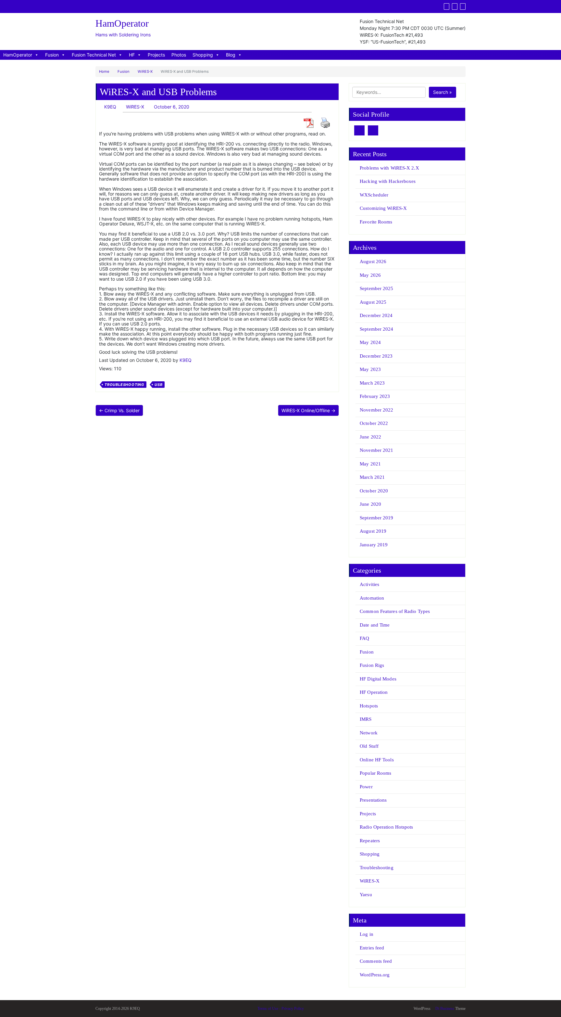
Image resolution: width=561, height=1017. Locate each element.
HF (132, 54)
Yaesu (366, 894)
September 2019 (376, 517)
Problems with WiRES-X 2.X (389, 168)
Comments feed (376, 961)
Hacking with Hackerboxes (388, 181)
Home (104, 71)
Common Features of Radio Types (395, 611)
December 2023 (376, 356)
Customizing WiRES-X (383, 208)
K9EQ (186, 360)
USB (158, 384)
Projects (156, 54)
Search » (442, 92)
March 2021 (372, 477)
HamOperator (17, 54)
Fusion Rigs (372, 665)
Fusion (52, 54)
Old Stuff (369, 746)
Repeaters (370, 840)
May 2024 (370, 342)
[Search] (463, 6)
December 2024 (376, 315)
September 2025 (376, 288)
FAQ (364, 638)
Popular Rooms (375, 773)
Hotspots (369, 705)
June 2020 (370, 504)
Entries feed (372, 947)
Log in (366, 934)
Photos (178, 54)
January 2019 (374, 544)
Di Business (444, 1008)
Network (369, 732)
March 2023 (372, 383)
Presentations (373, 800)
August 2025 (373, 302)
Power (366, 786)
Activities (369, 584)
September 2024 (376, 329)
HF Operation (374, 692)
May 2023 (370, 369)
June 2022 (370, 436)
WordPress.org (375, 974)
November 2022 (376, 410)
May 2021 (370, 463)
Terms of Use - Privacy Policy (280, 1008)
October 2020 (374, 490)
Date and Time (375, 625)
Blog (230, 54)
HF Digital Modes (378, 678)
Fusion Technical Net (94, 54)
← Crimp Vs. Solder (119, 410)
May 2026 (370, 275)
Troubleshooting (124, 384)
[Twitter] (446, 6)
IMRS (365, 719)
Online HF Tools (377, 759)
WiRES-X (145, 71)
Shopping (203, 54)
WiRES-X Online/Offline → (308, 410)
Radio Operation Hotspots (386, 827)
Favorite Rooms (376, 221)
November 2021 (376, 450)
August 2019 (373, 531)
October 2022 (374, 423)
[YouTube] (454, 6)
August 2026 (373, 261)
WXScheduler (374, 194)
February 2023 (375, 396)
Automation (372, 598)
